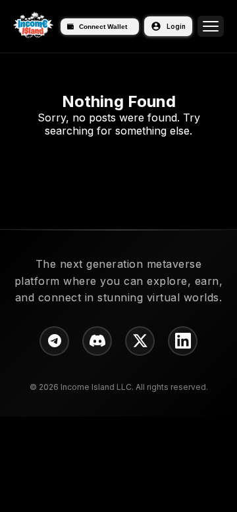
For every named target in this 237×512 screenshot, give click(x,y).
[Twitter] (140, 341)
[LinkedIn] (183, 341)
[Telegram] (54, 341)
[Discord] (97, 341)
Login (176, 26)
